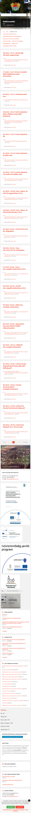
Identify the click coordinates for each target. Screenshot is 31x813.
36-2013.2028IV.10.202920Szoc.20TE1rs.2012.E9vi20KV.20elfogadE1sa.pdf (16, 255)
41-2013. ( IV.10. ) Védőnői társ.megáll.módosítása (12, 346)
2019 (7, 31)
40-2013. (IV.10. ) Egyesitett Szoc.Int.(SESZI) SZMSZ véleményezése (13, 326)
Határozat (4, 614)
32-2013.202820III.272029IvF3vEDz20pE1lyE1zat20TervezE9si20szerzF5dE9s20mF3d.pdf (16, 179)
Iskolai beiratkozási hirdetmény (9, 693)
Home (4, 25)
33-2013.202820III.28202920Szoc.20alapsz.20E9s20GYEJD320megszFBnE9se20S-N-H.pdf (16, 198)
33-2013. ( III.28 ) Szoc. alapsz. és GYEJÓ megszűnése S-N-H (15, 192)
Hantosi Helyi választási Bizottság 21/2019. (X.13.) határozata (14, 644)
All (4, 31)
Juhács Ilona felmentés (7, 653)
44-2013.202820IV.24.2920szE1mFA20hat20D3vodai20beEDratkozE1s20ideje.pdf (16, 413)
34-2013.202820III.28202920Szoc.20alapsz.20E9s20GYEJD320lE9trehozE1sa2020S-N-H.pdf (16, 217)
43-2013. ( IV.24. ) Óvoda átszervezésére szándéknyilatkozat (12, 387)
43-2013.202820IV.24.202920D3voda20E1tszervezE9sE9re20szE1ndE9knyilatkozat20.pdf (16, 394)
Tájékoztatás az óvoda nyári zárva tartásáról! (11, 672)
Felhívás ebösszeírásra (7, 698)
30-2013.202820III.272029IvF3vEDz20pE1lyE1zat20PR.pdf (15, 140)
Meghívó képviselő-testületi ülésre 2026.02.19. (12, 705)
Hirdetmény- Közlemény (7, 681)
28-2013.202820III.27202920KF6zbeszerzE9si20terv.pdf (16, 99)
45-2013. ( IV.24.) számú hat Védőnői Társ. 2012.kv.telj (13, 426)
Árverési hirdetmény (6, 684)
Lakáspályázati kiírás (6, 686)
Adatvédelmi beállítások (18, 809)
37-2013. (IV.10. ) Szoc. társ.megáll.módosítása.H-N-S (14, 268)
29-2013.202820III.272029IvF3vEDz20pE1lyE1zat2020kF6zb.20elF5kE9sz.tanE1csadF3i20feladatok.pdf (16, 121)
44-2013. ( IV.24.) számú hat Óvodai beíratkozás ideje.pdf (14, 407)
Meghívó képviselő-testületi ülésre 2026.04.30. (12, 688)
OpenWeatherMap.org (14, 466)
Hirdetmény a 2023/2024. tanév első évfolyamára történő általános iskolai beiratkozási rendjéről (15, 622)
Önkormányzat (6, 43)
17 (19, 442)
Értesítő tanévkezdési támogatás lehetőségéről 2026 (13, 666)
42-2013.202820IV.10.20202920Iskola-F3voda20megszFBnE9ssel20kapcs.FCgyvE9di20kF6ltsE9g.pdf (16, 373)
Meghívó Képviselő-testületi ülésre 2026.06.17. (12, 674)
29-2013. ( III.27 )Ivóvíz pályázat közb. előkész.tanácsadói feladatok (15, 114)
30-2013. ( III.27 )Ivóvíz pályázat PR (15, 135)
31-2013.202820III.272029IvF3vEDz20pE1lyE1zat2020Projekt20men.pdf (16, 160)
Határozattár (13, 65)
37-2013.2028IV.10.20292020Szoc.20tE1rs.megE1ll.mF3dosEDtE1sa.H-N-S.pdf (16, 274)
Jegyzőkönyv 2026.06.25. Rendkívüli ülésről (12, 780)
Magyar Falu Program (17, 41)
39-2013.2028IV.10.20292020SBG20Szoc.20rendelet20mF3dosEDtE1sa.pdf (16, 312)
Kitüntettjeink (7, 41)
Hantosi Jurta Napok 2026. (7, 669)
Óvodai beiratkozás (6, 691)
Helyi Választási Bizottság (9, 34)
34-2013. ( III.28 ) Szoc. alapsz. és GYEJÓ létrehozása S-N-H (15, 211)
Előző (4, 442)
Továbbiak (4, 631)
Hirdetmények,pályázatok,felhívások (12, 36)
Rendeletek (15, 43)
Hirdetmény (4, 703)
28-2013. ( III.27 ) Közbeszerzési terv (15, 95)
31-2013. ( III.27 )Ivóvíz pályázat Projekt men (15, 154)
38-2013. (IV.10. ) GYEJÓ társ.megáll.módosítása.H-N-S (14, 287)
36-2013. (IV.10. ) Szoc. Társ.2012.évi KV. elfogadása (13, 249)
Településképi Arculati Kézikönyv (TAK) (11, 618)
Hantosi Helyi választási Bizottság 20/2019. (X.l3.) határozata (13, 649)
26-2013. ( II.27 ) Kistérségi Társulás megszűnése (13, 54)
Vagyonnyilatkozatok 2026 (9, 46)
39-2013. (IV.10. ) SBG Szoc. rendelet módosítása (13, 306)
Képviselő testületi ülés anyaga (11, 38)
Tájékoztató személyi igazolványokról (10, 676)
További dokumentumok (7, 784)
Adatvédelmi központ (8, 809)
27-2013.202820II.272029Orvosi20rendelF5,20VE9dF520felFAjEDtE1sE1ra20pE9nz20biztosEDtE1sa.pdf (16, 81)
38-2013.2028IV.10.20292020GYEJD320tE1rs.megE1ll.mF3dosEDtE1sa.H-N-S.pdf (16, 293)
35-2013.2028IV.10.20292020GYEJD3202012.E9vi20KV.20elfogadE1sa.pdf (16, 236)
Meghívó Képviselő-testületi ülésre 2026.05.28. (12, 679)
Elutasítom (20, 807)
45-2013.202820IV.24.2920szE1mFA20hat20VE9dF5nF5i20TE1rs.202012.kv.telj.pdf (16, 432)
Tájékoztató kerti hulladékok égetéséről (12, 627)
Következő (25, 442)
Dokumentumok (10, 25)
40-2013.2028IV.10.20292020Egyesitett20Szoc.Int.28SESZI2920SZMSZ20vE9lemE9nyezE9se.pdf (16, 333)
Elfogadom (10, 807)
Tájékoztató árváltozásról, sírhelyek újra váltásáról (13, 700)
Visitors (3, 710)
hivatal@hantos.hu (12, 479)
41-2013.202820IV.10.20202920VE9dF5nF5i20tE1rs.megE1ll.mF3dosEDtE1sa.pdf (16, 352)
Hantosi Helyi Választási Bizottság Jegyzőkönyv (13, 639)
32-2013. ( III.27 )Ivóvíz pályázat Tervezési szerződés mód (15, 173)
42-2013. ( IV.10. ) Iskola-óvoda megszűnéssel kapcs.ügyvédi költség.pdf (14, 366)
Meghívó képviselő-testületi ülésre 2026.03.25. (12, 695)
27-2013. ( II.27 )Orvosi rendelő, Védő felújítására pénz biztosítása (15, 74)
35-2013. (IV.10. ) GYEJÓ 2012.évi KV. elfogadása (15, 230)
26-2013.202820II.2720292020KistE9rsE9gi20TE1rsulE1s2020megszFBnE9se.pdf (16, 60)
